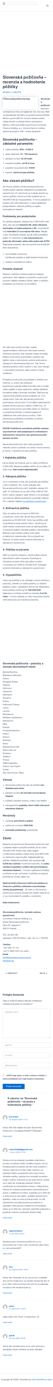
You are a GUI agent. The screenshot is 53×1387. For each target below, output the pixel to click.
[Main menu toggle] (47, 6)
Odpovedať (7, 1136)
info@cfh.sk (8, 961)
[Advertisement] (26, 39)
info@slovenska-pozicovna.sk (17, 957)
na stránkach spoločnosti (34, 501)
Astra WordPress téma (41, 1379)
